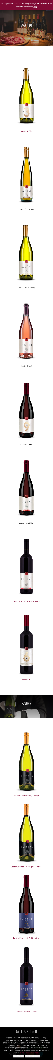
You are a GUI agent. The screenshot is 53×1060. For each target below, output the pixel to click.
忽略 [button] (35, 6)
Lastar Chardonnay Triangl (26, 795)
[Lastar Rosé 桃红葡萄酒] (26, 330)
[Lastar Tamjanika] (26, 174)
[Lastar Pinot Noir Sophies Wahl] (26, 904)
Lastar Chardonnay (26, 288)
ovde (22, 1053)
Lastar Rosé (26, 366)
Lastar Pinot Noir (26, 523)
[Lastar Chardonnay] (26, 252)
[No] (50, 1047)
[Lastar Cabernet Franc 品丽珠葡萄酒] (26, 976)
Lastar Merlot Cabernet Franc (26, 601)
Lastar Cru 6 (26, 680)
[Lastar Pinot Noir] (26, 487)
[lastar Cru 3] (26, 95)
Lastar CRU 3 (26, 131)
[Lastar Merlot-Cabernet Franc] (26, 566)
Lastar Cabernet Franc (26, 1011)
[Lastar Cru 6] (26, 644)
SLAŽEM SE (18, 1056)
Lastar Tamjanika (26, 209)
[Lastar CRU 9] (26, 409)
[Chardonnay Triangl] (26, 761)
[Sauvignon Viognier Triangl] (26, 832)
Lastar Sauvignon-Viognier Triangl (26, 867)
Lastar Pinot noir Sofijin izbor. (26, 938)
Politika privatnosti (32, 1053)
